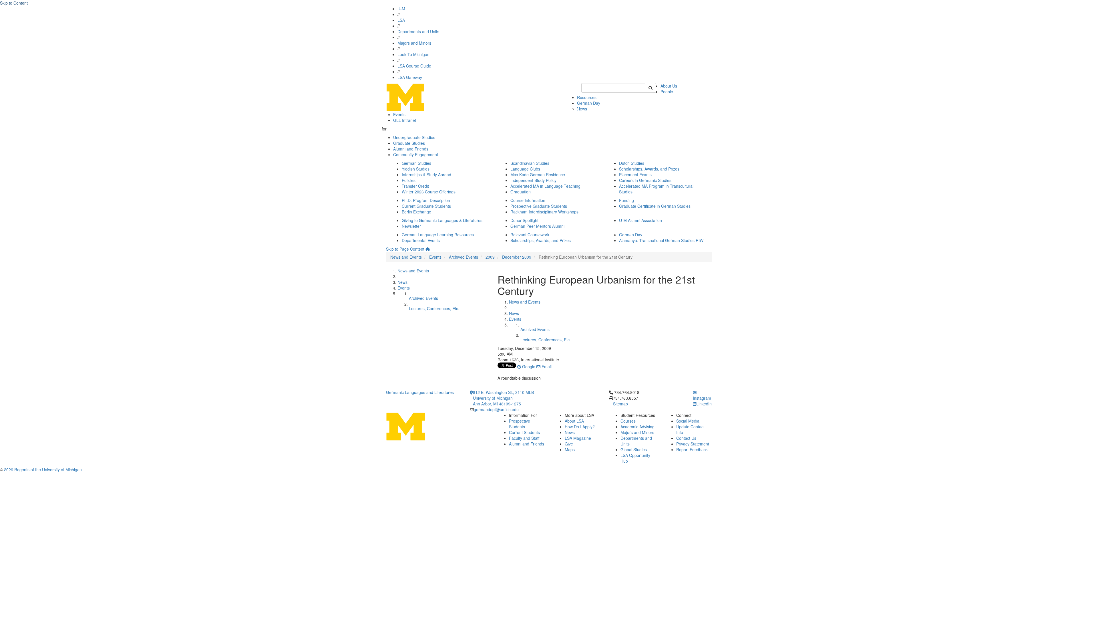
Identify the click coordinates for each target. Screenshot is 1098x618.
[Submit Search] (650, 88)
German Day (588, 103)
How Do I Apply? (580, 426)
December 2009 (516, 257)
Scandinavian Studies (529, 163)
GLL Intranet (404, 120)
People (667, 91)
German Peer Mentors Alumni (537, 226)
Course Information (527, 200)
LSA (401, 20)
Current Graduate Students (426, 206)
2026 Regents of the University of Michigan (43, 469)
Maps (570, 449)
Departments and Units (418, 31)
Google (528, 366)
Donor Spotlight (524, 220)
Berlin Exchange (416, 212)
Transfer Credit (415, 186)
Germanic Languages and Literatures (420, 392)
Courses (628, 421)
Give (569, 444)
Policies (408, 180)
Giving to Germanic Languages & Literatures (442, 220)
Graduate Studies (409, 143)
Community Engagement (415, 154)
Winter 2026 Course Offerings (428, 192)
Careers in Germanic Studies (645, 180)
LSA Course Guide (414, 66)
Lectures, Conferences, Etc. (434, 308)
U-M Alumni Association (640, 220)
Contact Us (686, 438)
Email (546, 366)
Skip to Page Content (405, 249)
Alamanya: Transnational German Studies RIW (661, 240)
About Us (669, 86)
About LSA (574, 421)
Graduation (520, 192)
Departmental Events (421, 240)
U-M (401, 8)
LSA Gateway (409, 77)
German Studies (416, 163)
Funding (626, 200)
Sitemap (620, 404)
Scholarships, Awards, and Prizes (649, 169)
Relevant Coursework (529, 234)
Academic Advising (637, 426)
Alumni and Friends (410, 149)
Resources (586, 97)
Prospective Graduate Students (538, 206)
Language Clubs (525, 169)
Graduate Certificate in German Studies (655, 206)
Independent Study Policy (533, 180)
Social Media (687, 421)
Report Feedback (692, 449)
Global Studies (633, 449)
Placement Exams (635, 174)
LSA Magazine (578, 438)
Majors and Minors (414, 43)
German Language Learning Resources (438, 234)
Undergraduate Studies (414, 137)
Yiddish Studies (415, 169)
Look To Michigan (413, 54)
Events (399, 114)
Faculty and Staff (524, 438)
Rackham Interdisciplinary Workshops (544, 212)
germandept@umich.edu (496, 409)
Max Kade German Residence (537, 174)
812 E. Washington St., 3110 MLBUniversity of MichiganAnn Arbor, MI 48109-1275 (503, 398)
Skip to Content (14, 3)
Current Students (524, 432)
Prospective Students (519, 423)
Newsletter (411, 226)
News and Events (406, 257)
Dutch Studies (631, 163)
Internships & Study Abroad (426, 174)
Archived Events (463, 257)
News (582, 109)
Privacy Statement (692, 444)
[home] (427, 249)
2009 (490, 257)
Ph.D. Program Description (426, 200)
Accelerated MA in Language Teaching (545, 186)
